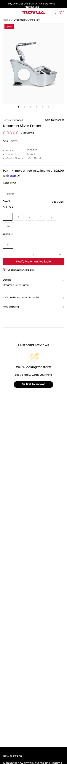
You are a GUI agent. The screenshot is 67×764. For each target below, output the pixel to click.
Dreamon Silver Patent (27, 19)
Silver (10, 193)
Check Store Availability (21, 269)
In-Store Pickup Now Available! (21, 297)
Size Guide (57, 201)
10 (8, 226)
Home (6, 19)
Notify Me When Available (33, 261)
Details (7, 279)
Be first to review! (33, 384)
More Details (32, 6)
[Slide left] (6, 58)
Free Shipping (11, 306)
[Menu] (4, 12)
